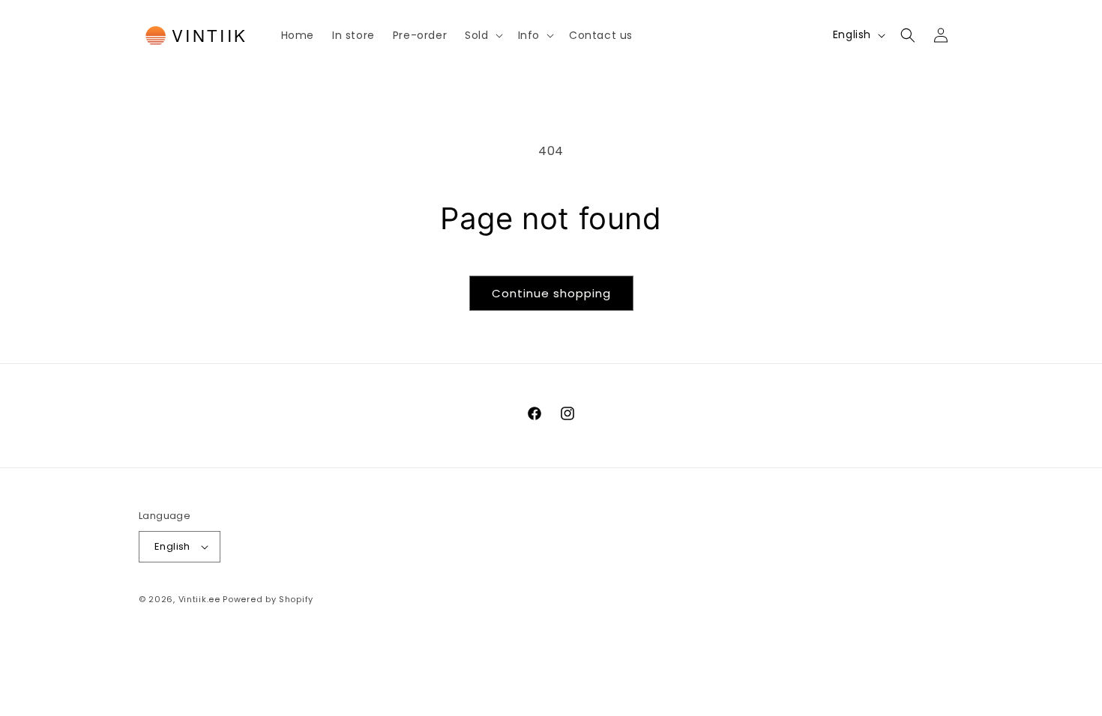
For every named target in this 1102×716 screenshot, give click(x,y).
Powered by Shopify (268, 599)
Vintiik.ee (199, 599)
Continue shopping (551, 293)
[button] (482, 35)
